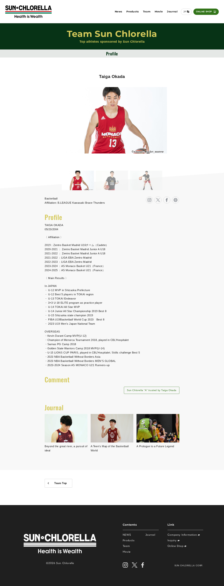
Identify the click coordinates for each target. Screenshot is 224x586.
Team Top (60, 483)
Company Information (182, 535)
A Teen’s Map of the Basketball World (110, 448)
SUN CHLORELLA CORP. (188, 565)
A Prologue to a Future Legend (155, 446)
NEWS (127, 535)
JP (184, 11)
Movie (159, 11)
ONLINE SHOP (204, 11)
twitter (161, 198)
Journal (172, 11)
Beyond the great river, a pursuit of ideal (66, 448)
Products (132, 11)
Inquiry (172, 540)
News (118, 11)
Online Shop (175, 546)
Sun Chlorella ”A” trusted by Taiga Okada (151, 390)
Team (146, 11)
